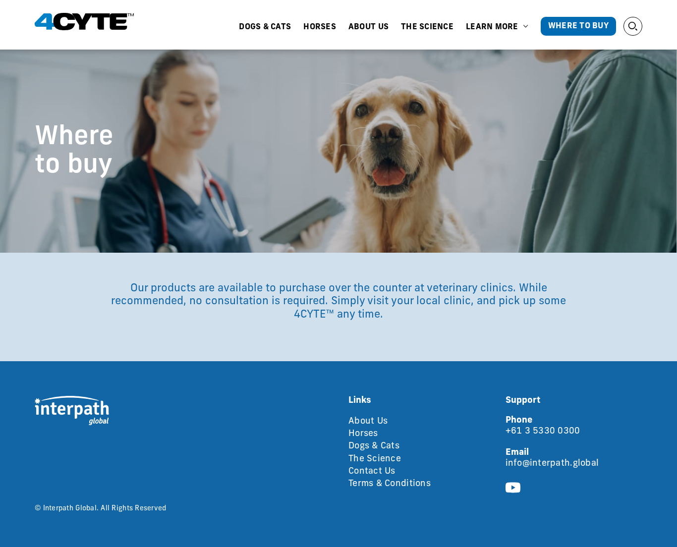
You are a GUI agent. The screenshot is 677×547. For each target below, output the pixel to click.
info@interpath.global (552, 463)
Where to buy (578, 26)
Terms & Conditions (389, 484)
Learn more (492, 27)
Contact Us (371, 471)
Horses (319, 27)
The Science (427, 27)
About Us (368, 27)
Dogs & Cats (265, 27)
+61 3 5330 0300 (543, 431)
